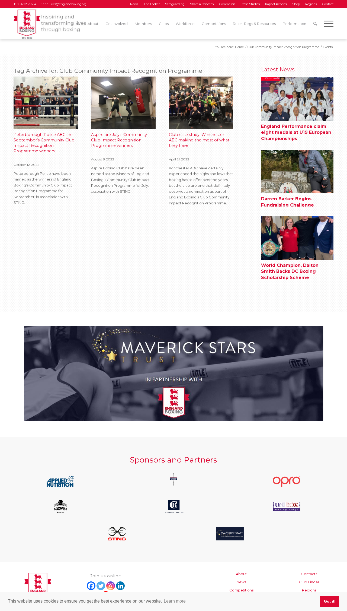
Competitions (241, 590)
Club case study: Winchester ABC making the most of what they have (199, 140)
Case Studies (251, 4)
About (241, 574)
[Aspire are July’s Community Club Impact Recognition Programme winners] (123, 103)
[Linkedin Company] (120, 585)
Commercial (227, 4)
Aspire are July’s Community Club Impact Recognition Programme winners (119, 140)
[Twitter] (101, 585)
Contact (327, 4)
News (134, 4)
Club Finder (309, 582)
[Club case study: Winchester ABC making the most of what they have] (201, 103)
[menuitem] (134, 4)
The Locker (152, 4)
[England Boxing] (50, 24)
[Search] (315, 23)
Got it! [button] (330, 601)
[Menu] (326, 23)
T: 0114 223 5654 (25, 4)
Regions (311, 4)
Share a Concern (202, 4)
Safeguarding (175, 4)
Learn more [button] (175, 601)
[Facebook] (91, 585)
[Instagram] (110, 585)
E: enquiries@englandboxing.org (62, 4)
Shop (296, 4)
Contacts (309, 574)
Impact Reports (276, 4)
